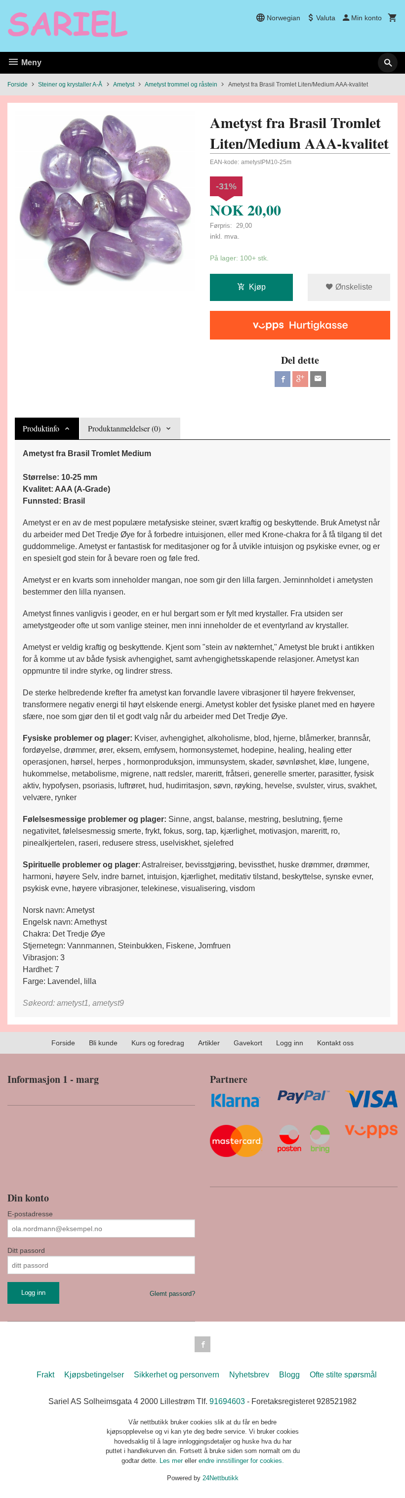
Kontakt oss (335, 1043)
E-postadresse (30, 1214)
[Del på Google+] (300, 379)
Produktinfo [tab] (41, 428)
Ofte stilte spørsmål (343, 1374)
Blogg (289, 1374)
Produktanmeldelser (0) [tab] (124, 428)
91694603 (227, 1401)
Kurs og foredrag (157, 1043)
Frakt (45, 1374)
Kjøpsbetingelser (94, 1374)
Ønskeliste (352, 287)
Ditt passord (26, 1250)
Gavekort (248, 1043)
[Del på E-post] (318, 379)
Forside (17, 84)
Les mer (172, 1460)
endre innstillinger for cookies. (241, 1460)
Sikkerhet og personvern (176, 1374)
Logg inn (289, 1043)
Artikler (209, 1043)
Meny (30, 62)
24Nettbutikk (220, 1478)
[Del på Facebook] (282, 379)
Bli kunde (103, 1043)
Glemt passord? (172, 1293)
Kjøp (257, 287)
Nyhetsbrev (249, 1374)
